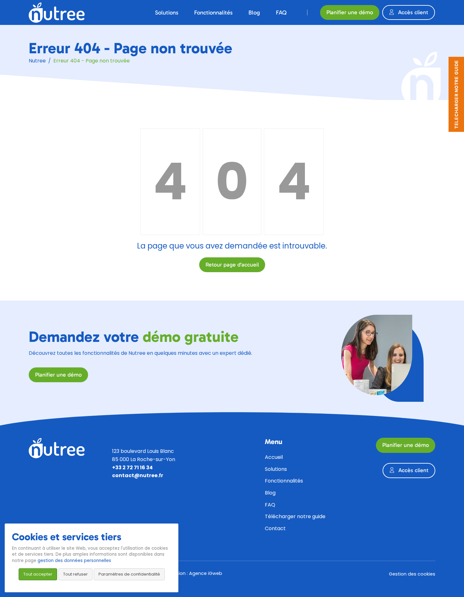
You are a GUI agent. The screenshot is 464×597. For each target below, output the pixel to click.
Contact (275, 528)
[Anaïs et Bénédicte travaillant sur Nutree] (376, 354)
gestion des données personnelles (74, 561)
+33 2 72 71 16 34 (132, 467)
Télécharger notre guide (295, 516)
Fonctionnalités (284, 480)
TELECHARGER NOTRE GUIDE (456, 94)
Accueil (274, 457)
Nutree (37, 60)
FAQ (270, 504)
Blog (270, 492)
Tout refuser (75, 574)
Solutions (276, 469)
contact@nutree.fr (137, 475)
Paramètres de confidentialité (129, 574)
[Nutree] (57, 12)
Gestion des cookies (412, 574)
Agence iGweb (205, 573)
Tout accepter (37, 574)
